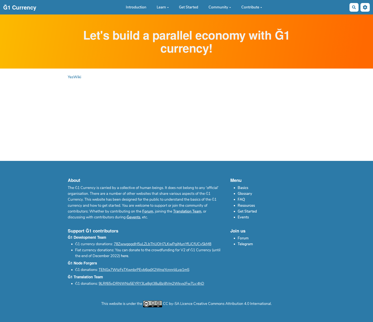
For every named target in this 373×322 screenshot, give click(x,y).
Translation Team (187, 211)
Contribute (250, 7)
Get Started (188, 7)
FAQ (241, 199)
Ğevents (133, 217)
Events (243, 217)
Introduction (136, 7)
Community (218, 7)
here (124, 255)
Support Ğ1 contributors (93, 230)
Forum (147, 211)
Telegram (245, 244)
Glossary (245, 193)
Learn (161, 7)
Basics (243, 187)
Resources (246, 205)
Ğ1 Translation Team (85, 276)
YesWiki (74, 77)
